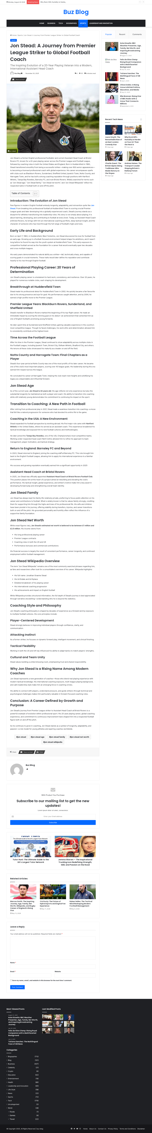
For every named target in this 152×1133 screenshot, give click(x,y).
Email (13, 971)
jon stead (21, 737)
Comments (137, 34)
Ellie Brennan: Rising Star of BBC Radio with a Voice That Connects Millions (130, 100)
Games (12, 1115)
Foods (12, 1112)
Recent (122, 34)
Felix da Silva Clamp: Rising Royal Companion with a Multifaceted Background (130, 63)
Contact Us (102, 1129)
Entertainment (13, 1079)
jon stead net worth (80, 737)
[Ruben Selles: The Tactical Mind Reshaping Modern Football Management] (83, 891)
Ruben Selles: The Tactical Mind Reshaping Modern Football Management (81, 903)
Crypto (10, 1071)
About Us (92, 1129)
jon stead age (38, 737)
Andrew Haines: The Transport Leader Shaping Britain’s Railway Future (133, 167)
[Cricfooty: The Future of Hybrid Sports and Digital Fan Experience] (53, 891)
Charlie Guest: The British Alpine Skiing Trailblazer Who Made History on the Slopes (113, 168)
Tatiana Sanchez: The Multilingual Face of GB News (130, 76)
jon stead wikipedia (53, 742)
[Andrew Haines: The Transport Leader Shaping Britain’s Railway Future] (133, 156)
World (10, 1108)
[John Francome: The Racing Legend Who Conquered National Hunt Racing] (58, 1017)
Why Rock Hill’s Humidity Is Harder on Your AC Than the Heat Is (63, 2)
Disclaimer (141, 1129)
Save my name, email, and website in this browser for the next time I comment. (42, 980)
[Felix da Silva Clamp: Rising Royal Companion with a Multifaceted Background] (111, 62)
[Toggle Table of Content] (34, 194)
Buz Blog (17, 73)
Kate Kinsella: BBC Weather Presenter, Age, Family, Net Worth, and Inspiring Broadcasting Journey (130, 48)
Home (41, 23)
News (10, 1093)
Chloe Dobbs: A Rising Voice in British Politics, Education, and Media (130, 87)
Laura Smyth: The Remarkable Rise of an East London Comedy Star (113, 141)
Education (12, 1075)
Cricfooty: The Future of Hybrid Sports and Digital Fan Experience (53, 903)
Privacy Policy (113, 1129)
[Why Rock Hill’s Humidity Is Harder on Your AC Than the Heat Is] (133, 130)
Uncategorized (13, 1104)
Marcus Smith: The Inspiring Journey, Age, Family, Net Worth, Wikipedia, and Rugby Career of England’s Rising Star (22, 906)
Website (58, 971)
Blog (9, 1060)
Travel (12, 1119)
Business (51, 23)
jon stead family (57, 737)
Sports (83, 23)
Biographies (71, 23)
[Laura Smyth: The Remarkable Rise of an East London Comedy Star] (113, 130)
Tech (61, 23)
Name (13, 963)
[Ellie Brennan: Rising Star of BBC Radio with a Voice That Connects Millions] (111, 99)
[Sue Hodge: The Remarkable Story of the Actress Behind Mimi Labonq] (58, 1030)
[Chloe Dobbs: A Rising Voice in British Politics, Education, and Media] (111, 88)
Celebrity (11, 1067)
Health (10, 1082)
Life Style (11, 1090)
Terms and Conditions (128, 1129)
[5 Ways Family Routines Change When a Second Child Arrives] (47, 1030)
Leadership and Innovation (101, 23)
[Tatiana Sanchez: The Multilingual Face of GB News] (111, 76)
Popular (108, 34)
